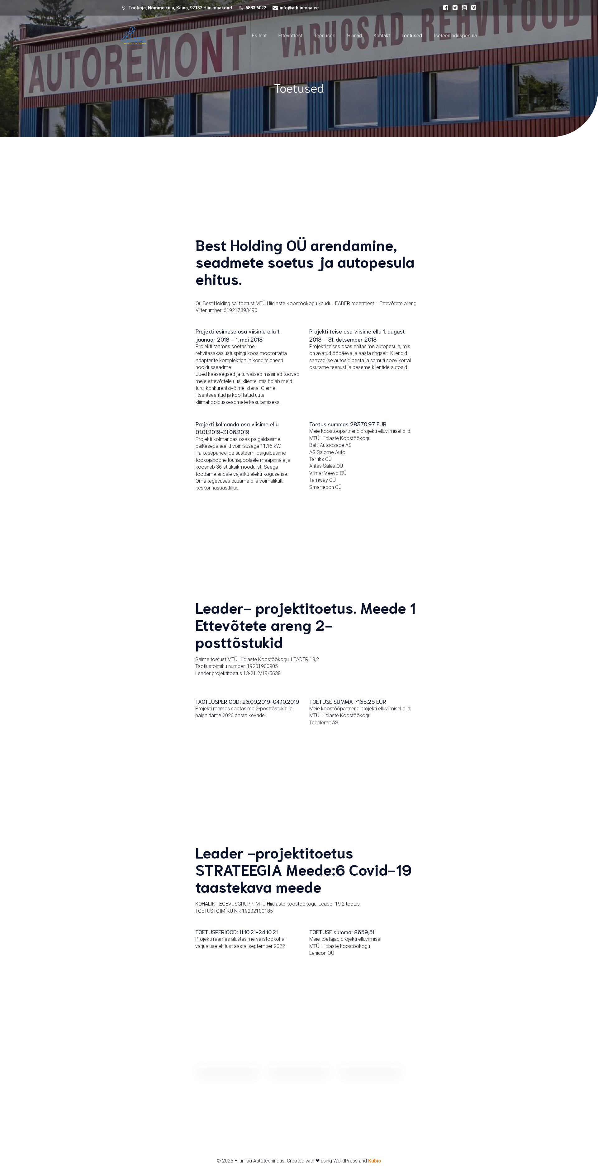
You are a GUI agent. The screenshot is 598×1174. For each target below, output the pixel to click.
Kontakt (381, 36)
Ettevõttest (290, 36)
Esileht (259, 36)
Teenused (324, 36)
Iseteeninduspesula (455, 36)
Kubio (374, 1161)
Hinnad (354, 36)
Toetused (411, 36)
